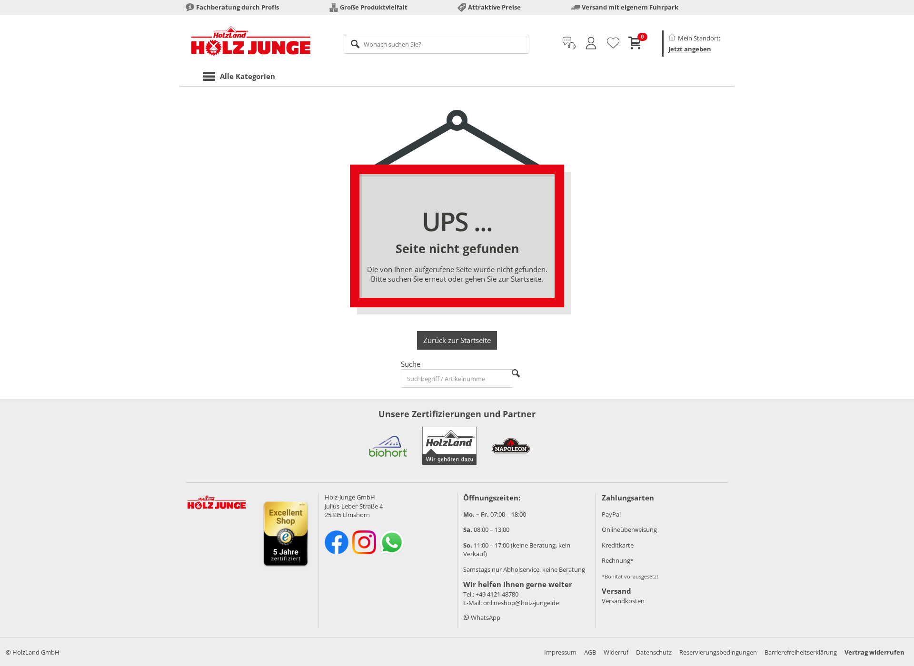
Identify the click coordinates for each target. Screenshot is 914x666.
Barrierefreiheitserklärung (801, 652)
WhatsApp (484, 617)
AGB (590, 652)
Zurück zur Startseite (457, 340)
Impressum (560, 652)
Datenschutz (654, 652)
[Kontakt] (569, 43)
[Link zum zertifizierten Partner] (388, 446)
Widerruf (616, 652)
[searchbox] (436, 44)
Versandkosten (623, 601)
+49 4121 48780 (497, 594)
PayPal (611, 514)
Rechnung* (618, 560)
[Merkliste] (613, 43)
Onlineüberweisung (629, 529)
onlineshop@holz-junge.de (521, 602)
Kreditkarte (618, 545)
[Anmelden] (591, 43)
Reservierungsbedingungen (718, 652)
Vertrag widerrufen (874, 652)
